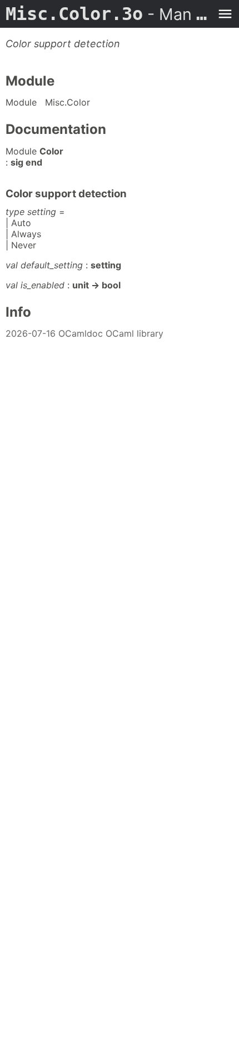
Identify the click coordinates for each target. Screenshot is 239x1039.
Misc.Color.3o (108, 13)
